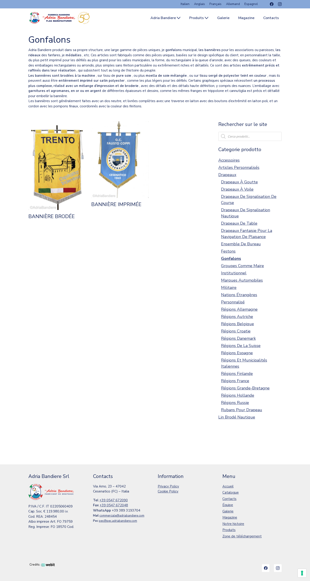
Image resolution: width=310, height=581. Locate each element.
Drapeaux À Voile (237, 189)
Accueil (228, 486)
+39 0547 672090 (113, 500)
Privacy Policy (168, 486)
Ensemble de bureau (241, 244)
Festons (228, 251)
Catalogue (230, 492)
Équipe (227, 505)
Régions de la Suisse (241, 345)
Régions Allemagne (239, 309)
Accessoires (229, 160)
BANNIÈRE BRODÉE (51, 216)
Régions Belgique (237, 324)
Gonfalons (231, 258)
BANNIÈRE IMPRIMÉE (116, 204)
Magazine (229, 517)
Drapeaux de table (239, 223)
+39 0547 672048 (114, 505)
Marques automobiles (242, 280)
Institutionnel (233, 273)
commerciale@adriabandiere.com (121, 516)
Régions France (235, 381)
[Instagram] (280, 4)
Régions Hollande (237, 395)
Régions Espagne (237, 353)
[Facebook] (271, 4)
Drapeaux (227, 174)
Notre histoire (233, 524)
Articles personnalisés (238, 167)
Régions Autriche (237, 316)
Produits (229, 530)
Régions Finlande (237, 373)
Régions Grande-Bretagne (245, 388)
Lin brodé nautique (236, 417)
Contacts (229, 499)
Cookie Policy (168, 491)
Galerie (228, 511)
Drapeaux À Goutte (239, 182)
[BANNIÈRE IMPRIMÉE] (120, 159)
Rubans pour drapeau (241, 410)
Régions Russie (235, 402)
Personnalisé (233, 302)
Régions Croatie (236, 331)
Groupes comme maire (242, 265)
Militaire (228, 287)
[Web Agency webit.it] (48, 564)
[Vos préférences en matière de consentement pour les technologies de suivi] (302, 573)
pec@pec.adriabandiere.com (118, 521)
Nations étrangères (239, 295)
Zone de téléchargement (242, 536)
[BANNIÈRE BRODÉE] (57, 165)
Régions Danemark (238, 338)
